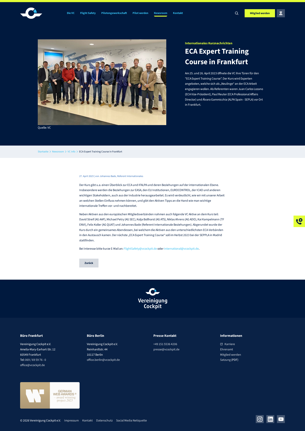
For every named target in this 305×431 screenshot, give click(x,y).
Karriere (230, 344)
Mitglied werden (230, 354)
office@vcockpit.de (32, 365)
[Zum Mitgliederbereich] (281, 13)
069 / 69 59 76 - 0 (35, 360)
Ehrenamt (226, 349)
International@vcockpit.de (181, 248)
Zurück (89, 263)
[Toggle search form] (236, 13)
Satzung (225, 360)
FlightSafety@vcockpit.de (140, 248)
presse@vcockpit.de (166, 349)
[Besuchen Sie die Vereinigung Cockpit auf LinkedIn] (270, 419)
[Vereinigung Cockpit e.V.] (41, 13)
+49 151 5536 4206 (165, 344)
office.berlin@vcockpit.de (103, 360)
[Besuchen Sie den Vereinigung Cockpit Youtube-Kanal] (281, 419)
